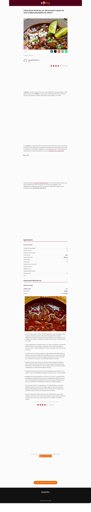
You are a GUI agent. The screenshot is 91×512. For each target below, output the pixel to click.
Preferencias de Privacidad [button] (45, 500)
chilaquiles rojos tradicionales (56, 151)
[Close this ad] (90, 504)
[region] (45, 80)
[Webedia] (45, 492)
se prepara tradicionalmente (40, 183)
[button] (45, 256)
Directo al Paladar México (45, 3)
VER (46, 456)
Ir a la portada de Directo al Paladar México (45, 482)
